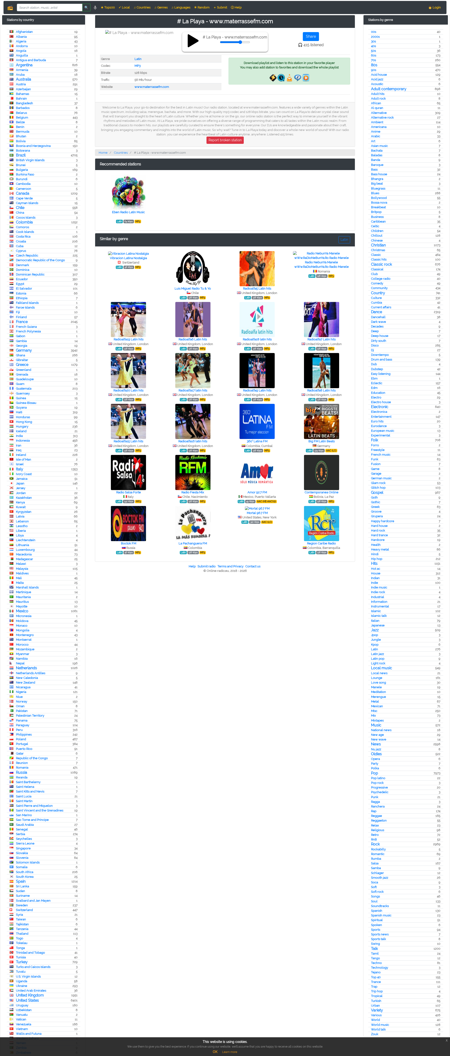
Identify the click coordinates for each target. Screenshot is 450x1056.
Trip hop (377, 991)
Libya (20, 535)
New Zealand (25, 682)
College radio (380, 278)
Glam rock (378, 483)
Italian (375, 620)
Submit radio (207, 566)
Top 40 (376, 977)
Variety (377, 1010)
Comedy (377, 283)
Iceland (21, 431)
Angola (21, 50)
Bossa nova (379, 202)
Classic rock (381, 264)
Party (374, 763)
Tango (375, 958)
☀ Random (202, 7)
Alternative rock (382, 117)
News (376, 744)
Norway (21, 701)
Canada (22, 193)
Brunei (21, 165)
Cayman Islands (27, 203)
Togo (19, 938)
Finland (21, 317)
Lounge (376, 678)
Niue (19, 697)
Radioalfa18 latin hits (257, 339)
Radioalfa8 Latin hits (321, 390)
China (20, 212)
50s (373, 50)
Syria (19, 914)
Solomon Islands (28, 862)
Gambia (21, 341)
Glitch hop (378, 487)
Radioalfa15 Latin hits (128, 441)
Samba (376, 868)
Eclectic (376, 383)
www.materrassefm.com (152, 87)
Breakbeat (378, 207)
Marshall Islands (27, 587)
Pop (374, 773)
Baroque (377, 165)
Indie (374, 582)
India (19, 436)
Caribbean (378, 221)
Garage (376, 473)
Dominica (22, 269)
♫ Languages (180, 7)
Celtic (375, 226)
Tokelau (21, 943)
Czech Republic (27, 255)
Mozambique (25, 649)
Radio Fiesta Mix (192, 492)
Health (376, 545)
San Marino (24, 815)
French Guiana (26, 326)
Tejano (376, 972)
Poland (21, 739)
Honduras (23, 417)
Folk (374, 440)
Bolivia (21, 141)
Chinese (377, 240)
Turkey (22, 962)
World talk (378, 1029)
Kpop (375, 644)
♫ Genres (161, 7)
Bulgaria (22, 169)
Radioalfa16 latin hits (192, 441)
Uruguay (22, 1005)
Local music (381, 668)
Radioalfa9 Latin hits (257, 390)
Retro (375, 835)
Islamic (376, 611)
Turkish (376, 1001)
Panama (21, 720)
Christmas (378, 250)
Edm (374, 388)
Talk (374, 948)
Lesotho (22, 526)
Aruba (20, 74)
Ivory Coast (24, 474)
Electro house (381, 402)
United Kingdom (30, 995)
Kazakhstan (24, 497)
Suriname (23, 895)
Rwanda (21, 777)
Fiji (18, 312)
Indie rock (378, 592)
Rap (373, 811)
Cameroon (23, 188)
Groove (376, 511)
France (22, 322)
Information (379, 601)
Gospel (377, 492)
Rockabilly (378, 849)
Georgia (21, 345)
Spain (21, 881)
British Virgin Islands (30, 160)
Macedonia (24, 554)
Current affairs (381, 307)
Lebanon (22, 521)
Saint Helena (25, 786)
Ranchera (378, 806)
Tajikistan (22, 924)
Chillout (376, 235)
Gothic (375, 502)
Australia (23, 79)
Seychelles (24, 838)
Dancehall (378, 317)
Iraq (18, 450)
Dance (376, 312)
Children (377, 231)
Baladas (376, 155)
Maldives (22, 573)
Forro (375, 445)
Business (377, 217)
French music (380, 454)
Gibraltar (22, 360)
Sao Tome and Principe (32, 820)
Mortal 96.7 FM (257, 513)
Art (373, 141)
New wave (378, 739)
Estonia (21, 293)
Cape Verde (24, 198)
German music (381, 478)
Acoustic (377, 84)
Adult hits (377, 94)
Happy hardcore (382, 521)
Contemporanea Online (321, 492)
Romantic (377, 854)
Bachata (376, 150)
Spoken (376, 925)
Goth (374, 497)
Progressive (379, 787)
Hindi (375, 554)
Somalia (21, 867)
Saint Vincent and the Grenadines (39, 810)
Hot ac (375, 568)
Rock (375, 844)
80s (374, 65)
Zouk (374, 1034)
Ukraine (21, 986)
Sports (375, 929)
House (375, 573)
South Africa (24, 872)
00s (373, 31)
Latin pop (377, 658)
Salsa (375, 863)
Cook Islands (25, 232)
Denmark (22, 265)
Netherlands (26, 668)
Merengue (378, 697)
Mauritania (23, 597)
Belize (20, 122)
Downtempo (380, 355)
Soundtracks (380, 906)
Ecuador (22, 279)
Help (192, 566)
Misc (374, 711)
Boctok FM (128, 543)
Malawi (21, 563)
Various (376, 1015)
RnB (374, 839)
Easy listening (380, 374)
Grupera (377, 516)
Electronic (379, 407)
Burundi (21, 179)
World (375, 1020)
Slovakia (22, 853)
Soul (374, 901)
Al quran (377, 108)
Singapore (23, 848)
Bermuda (22, 131)
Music (376, 725)
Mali (19, 578)
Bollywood (379, 198)
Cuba (19, 246)
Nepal (20, 663)
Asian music (379, 146)
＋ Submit (220, 7)
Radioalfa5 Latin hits (257, 288)
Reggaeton (379, 820)
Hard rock (378, 530)
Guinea (21, 398)
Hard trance (379, 535)
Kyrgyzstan (23, 511)
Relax (375, 825)
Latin (374, 649)
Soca (374, 882)
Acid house (379, 74)
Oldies (376, 754)
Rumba (376, 858)
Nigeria (21, 692)
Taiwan (21, 919)
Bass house (379, 174)
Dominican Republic (30, 274)
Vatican (21, 1019)
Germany (24, 350)
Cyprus (21, 251)
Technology (379, 967)
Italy (19, 469)
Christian (378, 245)
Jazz (375, 630)
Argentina (24, 65)
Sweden (22, 905)
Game (375, 469)
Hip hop (376, 559)
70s (373, 60)
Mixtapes (377, 720)
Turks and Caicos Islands (33, 967)
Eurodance (379, 426)
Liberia (21, 530)
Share (311, 36)
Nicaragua (23, 687)
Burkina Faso (25, 174)
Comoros (22, 227)
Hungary (22, 426)
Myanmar (22, 654)
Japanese (378, 625)
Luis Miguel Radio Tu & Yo (193, 288)
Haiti (19, 412)
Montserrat (23, 639)
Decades (377, 326)
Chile (20, 207)
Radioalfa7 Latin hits (322, 339)
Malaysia (22, 568)
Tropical (376, 996)
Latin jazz (377, 654)
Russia (21, 772)
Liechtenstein (25, 540)
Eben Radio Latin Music (128, 212)
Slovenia (22, 857)
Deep (375, 331)
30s (373, 41)
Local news (379, 673)
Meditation (378, 692)
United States (27, 1000)
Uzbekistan (24, 1010)
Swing (375, 943)
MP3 (138, 65)
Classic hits (378, 259)
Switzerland (24, 910)
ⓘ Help (236, 7)
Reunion (22, 763)
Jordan (21, 493)
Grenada (22, 374)
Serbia (20, 834)
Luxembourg (25, 549)
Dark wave (378, 321)
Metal (375, 701)
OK (215, 1052)
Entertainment (381, 416)
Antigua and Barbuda (31, 60)
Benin (20, 127)
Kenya (20, 502)
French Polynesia (28, 331)
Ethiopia (21, 298)
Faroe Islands (25, 307)
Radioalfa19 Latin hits (128, 339)
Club (374, 274)
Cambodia (23, 184)
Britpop (376, 212)
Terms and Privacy (231, 566)
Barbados (23, 108)
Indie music (379, 587)
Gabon (20, 336)
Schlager (377, 873)
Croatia (21, 241)
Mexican (377, 706)
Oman (20, 706)
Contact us (252, 566)
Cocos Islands (25, 217)
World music (380, 1024)
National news (381, 730)
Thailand (22, 933)
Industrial (377, 597)
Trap (374, 986)
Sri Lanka (22, 886)
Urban (375, 1005)
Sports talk (378, 939)
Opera (375, 759)
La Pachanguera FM (193, 543)
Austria (21, 84)
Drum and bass (381, 359)
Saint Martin (24, 801)
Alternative (379, 113)
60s (373, 55)
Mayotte (21, 606)
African (376, 103)
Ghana (20, 355)
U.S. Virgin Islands (28, 976)
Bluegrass (378, 188)
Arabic (375, 136)
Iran (18, 445)
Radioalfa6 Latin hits (193, 339)
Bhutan (21, 136)
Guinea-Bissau (26, 403)
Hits (374, 563)
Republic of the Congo (32, 758)
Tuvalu (21, 971)
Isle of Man (23, 459)
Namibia (22, 658)
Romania (22, 767)
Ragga (375, 801)
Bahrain (21, 98)
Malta (20, 582)
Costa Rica (23, 236)
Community (379, 288)
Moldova (22, 621)
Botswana (23, 150)
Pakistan (22, 711)
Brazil (21, 155)
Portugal (22, 744)
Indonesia (23, 440)
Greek (375, 507)
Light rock (378, 663)
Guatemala (23, 388)
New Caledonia (27, 678)
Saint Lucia (23, 796)
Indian (375, 578)
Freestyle (378, 450)
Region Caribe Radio (321, 543)
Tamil (375, 953)
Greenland (23, 370)
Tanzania (22, 929)
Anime (375, 131)
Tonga (20, 948)
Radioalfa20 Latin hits (128, 390)
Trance (376, 982)
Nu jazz (376, 749)
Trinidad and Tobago (30, 952)
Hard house (379, 526)
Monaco (21, 625)
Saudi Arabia (25, 824)
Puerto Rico (24, 749)
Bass (374, 169)
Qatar (20, 753)
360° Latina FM (257, 441)
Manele (376, 687)
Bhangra (377, 179)
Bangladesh (24, 103)
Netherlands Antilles (30, 673)
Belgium (22, 117)
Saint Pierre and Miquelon (34, 805)
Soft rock (377, 891)
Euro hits (377, 421)
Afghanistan (24, 31)
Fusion (376, 464)
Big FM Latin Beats (321, 441)
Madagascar (24, 559)
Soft (374, 887)
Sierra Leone (25, 843)
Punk (374, 797)
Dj (372, 350)
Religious (377, 830)
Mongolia (22, 630)
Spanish (376, 910)
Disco (375, 345)
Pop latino (378, 778)
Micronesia (23, 616)
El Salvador (24, 288)
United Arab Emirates (31, 990)
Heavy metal (380, 549)
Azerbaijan (23, 89)
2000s (375, 36)
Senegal (22, 829)
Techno (376, 963)
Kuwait (21, 507)
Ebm (374, 378)
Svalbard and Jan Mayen (33, 900)
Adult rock (378, 98)
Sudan (20, 891)
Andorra (22, 46)
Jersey (20, 488)
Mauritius (22, 601)
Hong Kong (24, 422)
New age (377, 734)
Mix (373, 715)
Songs (375, 896)
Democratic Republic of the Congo (40, 260)
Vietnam (22, 1029)
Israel (20, 464)
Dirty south (378, 340)
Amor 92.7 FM (257, 492)
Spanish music (381, 915)
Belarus (21, 113)
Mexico (22, 611)
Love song (378, 682)
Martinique (23, 592)
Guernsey (23, 393)
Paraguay (22, 725)
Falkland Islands (27, 303)
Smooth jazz (379, 877)
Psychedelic (379, 792)
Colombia (24, 222)
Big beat (377, 183)
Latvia (20, 516)
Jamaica (21, 478)
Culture (376, 298)
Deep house (379, 336)
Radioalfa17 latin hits (193, 390)
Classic (376, 255)
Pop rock (377, 783)
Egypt (20, 284)
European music (382, 430)
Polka (375, 768)
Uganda (21, 981)
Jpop (374, 635)
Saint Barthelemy (28, 782)
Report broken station (225, 140)
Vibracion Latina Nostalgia (128, 258)
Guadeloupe (25, 379)
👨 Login (434, 7)
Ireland (21, 455)
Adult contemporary (388, 89)
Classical (377, 269)
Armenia (22, 70)
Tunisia (21, 957)
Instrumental (380, 606)
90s (373, 70)
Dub (374, 364)
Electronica (379, 411)
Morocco (22, 644)
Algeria (21, 41)
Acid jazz (377, 79)
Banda (375, 160)
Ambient (377, 122)
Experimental (380, 435)
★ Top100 (108, 7)
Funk (374, 459)
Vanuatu (22, 1014)
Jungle (376, 639)
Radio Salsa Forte (128, 492)
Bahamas (22, 94)
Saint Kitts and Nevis (30, 791)
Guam (20, 384)
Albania (21, 36)
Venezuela (23, 1024)
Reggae (376, 816)
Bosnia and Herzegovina (33, 146)
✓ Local (124, 7)
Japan (20, 483)
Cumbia (376, 302)
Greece (22, 364)
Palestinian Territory (30, 715)
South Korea (25, 876)
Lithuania (22, 545)
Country (378, 293)
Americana (378, 127)
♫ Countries (142, 7)
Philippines (24, 734)
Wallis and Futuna (28, 1033)
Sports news (380, 934)
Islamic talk (379, 615)
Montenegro (25, 635)
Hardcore (378, 540)
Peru (19, 730)
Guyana (21, 407)
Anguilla (22, 55)
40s (373, 46)
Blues (375, 193)
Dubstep (377, 369)
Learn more (229, 1052)
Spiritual (377, 920)
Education (378, 392)
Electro (376, 397)
